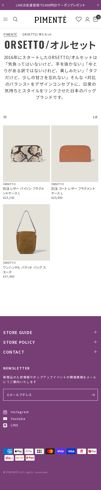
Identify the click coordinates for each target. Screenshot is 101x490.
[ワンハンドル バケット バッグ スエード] (26, 232)
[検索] (14, 19)
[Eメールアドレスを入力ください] (93, 395)
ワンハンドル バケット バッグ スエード (24, 269)
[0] (94, 19)
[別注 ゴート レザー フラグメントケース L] (74, 153)
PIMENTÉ (10, 34)
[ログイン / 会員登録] (87, 19)
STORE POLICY (19, 342)
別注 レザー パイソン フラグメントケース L (23, 190)
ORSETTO (9, 184)
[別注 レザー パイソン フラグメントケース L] (26, 153)
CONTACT (14, 352)
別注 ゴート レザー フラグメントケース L (73, 190)
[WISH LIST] (78, 19)
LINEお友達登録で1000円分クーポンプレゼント (50, 5)
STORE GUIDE (18, 332)
